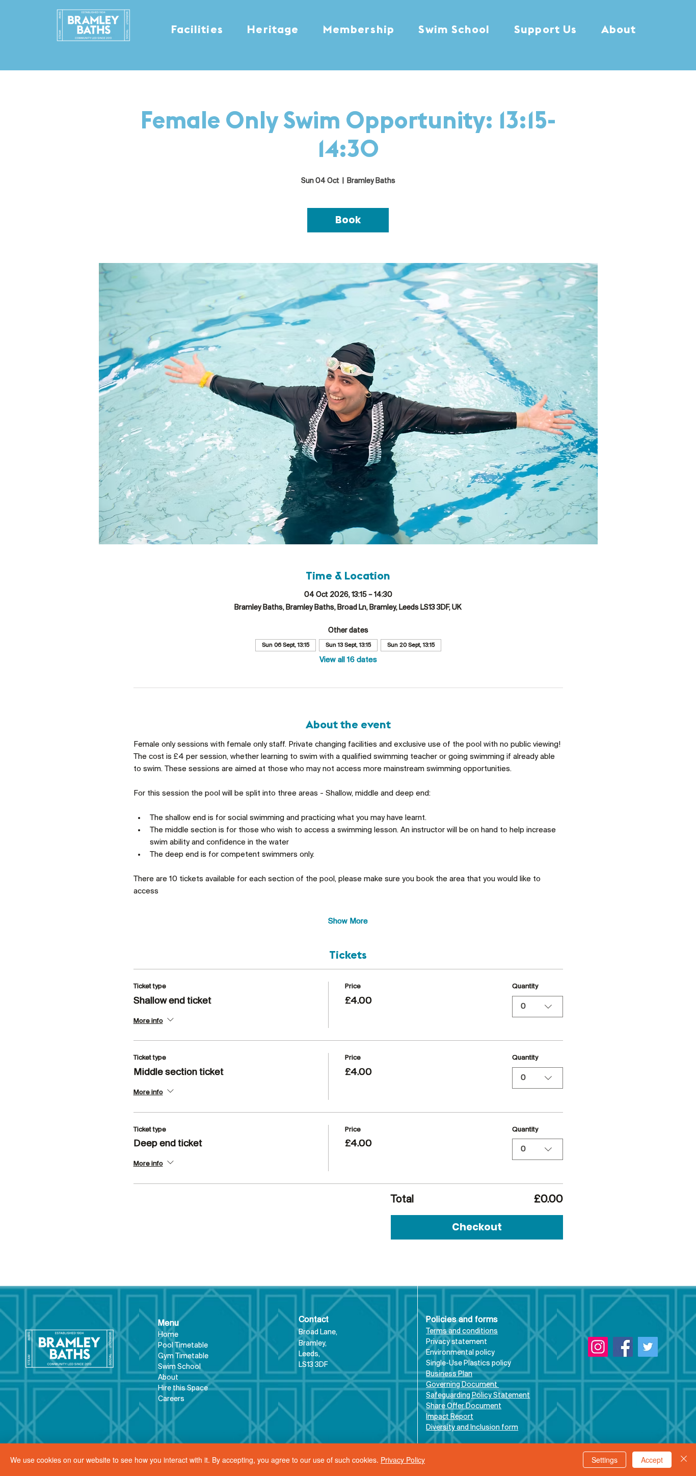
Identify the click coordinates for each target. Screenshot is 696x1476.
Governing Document (462, 1385)
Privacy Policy (403, 1460)
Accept (652, 1460)
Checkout (477, 1227)
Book (348, 220)
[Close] (684, 1460)
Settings (605, 1460)
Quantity (525, 986)
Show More (348, 921)
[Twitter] (648, 1347)
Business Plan (449, 1374)
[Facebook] (623, 1347)
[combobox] (537, 1006)
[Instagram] (598, 1347)
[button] (197, 30)
